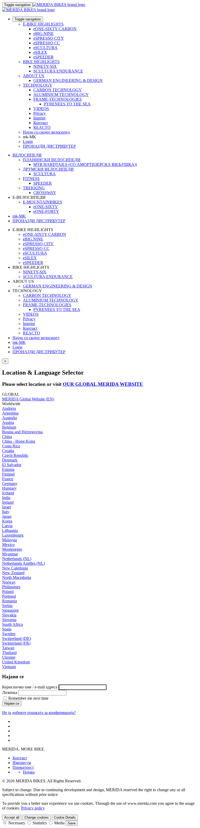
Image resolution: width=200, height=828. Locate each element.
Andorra (9, 408)
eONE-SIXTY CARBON (55, 29)
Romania (9, 601)
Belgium (9, 427)
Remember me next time (27, 698)
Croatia (8, 450)
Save (72, 823)
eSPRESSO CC (46, 43)
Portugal (9, 596)
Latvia (7, 526)
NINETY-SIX (45, 66)
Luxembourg (12, 535)
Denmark (9, 460)
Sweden (8, 634)
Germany (9, 483)
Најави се (11, 703)
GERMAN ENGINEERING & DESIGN (68, 80)
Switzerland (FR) (16, 643)
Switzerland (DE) (16, 638)
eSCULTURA (45, 47)
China (7, 436)
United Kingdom (16, 662)
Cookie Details (65, 817)
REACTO (42, 127)
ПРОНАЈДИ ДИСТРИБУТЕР (49, 146)
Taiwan (8, 648)
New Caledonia (15, 568)
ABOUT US (33, 76)
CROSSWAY (44, 192)
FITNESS (31, 178)
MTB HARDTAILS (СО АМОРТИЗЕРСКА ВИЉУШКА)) (85, 164)
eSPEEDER (43, 57)
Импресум (21, 762)
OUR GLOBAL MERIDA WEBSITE (103, 384)
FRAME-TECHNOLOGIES (57, 99)
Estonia (8, 469)
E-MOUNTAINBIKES (42, 202)
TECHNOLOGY (37, 85)
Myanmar (10, 554)
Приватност (23, 767)
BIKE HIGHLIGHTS (41, 61)
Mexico (8, 544)
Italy (5, 511)
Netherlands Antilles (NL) (23, 563)
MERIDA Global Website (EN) (28, 399)
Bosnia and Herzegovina (22, 432)
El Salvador (11, 465)
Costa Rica (11, 446)
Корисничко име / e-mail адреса (29, 687)
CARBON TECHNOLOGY (57, 90)
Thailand (9, 652)
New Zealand (13, 573)
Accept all (11, 817)
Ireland (8, 502)
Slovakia (9, 615)
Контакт (40, 123)
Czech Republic (15, 455)
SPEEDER (42, 183)
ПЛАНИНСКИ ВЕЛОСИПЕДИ (51, 160)
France (7, 479)
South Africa (12, 624)
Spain (6, 629)
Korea (7, 521)
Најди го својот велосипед (46, 132)
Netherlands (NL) (16, 558)
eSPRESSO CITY (48, 38)
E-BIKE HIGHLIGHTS (43, 24)
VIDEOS (41, 108)
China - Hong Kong (18, 441)
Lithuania (10, 530)
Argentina (10, 413)
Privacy (39, 113)
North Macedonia (16, 577)
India (6, 497)
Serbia (7, 605)
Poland (8, 591)
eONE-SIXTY (45, 207)
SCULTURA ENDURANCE (58, 71)
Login (28, 141)
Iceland (8, 493)
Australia (9, 418)
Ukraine (8, 657)
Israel (6, 507)
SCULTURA (44, 174)
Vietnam (9, 666)
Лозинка (9, 692)
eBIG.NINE (43, 33)
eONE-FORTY (46, 211)
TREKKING (34, 188)
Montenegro (12, 549)
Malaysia (9, 540)
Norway (9, 582)
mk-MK (19, 342)
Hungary (9, 488)
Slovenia (9, 619)
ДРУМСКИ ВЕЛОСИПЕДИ (48, 169)
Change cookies (36, 817)
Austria (8, 422)
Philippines (11, 587)
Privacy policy (33, 808)
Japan (6, 516)
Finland (8, 474)
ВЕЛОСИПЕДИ (27, 155)
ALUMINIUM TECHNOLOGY (61, 94)
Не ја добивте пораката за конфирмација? (39, 712)
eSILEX (40, 52)
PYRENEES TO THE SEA (67, 104)
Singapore (10, 610)
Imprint (39, 118)
